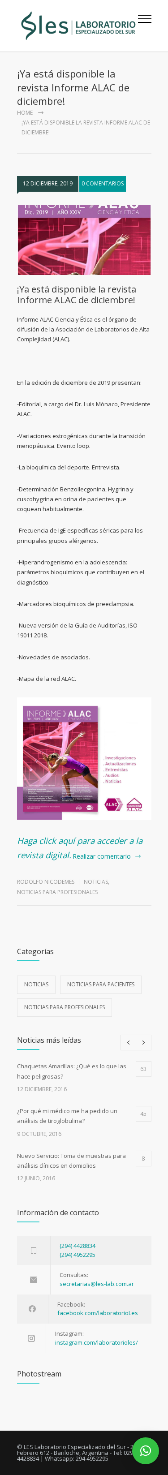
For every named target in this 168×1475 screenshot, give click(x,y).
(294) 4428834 (77, 1246)
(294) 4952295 (77, 1255)
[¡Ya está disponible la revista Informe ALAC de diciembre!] (84, 240)
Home (25, 112)
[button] (145, 1450)
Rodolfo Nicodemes (45, 882)
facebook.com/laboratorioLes (97, 1313)
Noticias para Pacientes (100, 984)
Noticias (96, 882)
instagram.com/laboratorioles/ (96, 1342)
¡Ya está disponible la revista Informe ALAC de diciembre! (76, 294)
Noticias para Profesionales (57, 892)
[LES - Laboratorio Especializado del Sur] (77, 25)
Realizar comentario (102, 856)
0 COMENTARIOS (103, 183)
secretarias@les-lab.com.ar (97, 1284)
